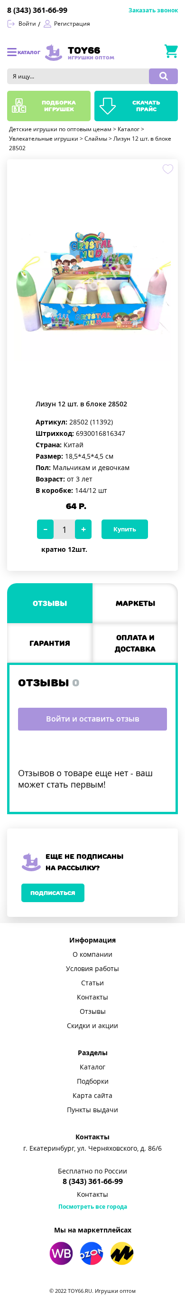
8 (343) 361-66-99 (37, 10)
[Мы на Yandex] (122, 1253)
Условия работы (92, 968)
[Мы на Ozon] (91, 1253)
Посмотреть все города (92, 1206)
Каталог (92, 1067)
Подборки (93, 1081)
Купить (124, 529)
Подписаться (52, 892)
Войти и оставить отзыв (92, 718)
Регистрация (72, 23)
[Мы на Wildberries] (61, 1253)
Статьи (92, 983)
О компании (92, 954)
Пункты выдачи (92, 1110)
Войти (27, 23)
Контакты (92, 997)
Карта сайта (92, 1095)
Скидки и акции (92, 1026)
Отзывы (93, 1011)
